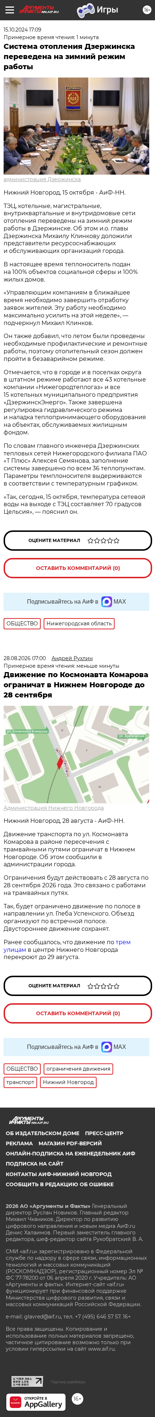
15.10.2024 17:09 (22, 29)
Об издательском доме (42, 1133)
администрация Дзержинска (42, 179)
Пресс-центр (104, 1133)
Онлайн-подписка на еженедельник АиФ (70, 1153)
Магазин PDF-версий (70, 1143)
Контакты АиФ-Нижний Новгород (59, 1174)
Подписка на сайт (34, 1163)
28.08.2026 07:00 (25, 658)
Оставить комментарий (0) (78, 568)
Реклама (19, 1143)
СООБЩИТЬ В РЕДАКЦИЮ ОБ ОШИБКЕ (60, 1184)
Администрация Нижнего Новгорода (54, 808)
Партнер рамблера (68, 1382)
